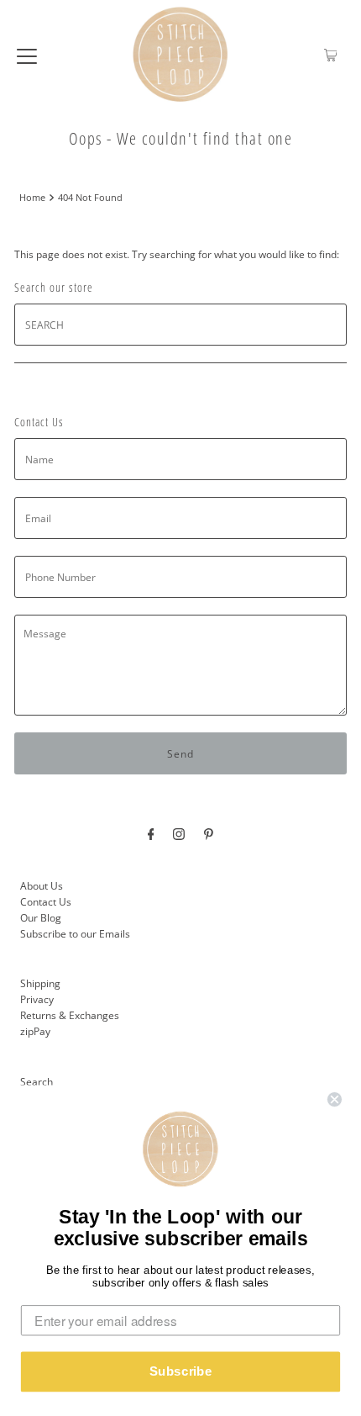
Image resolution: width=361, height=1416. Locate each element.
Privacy (37, 999)
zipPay (35, 1031)
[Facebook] (151, 833)
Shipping (40, 983)
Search (36, 1081)
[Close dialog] (335, 1099)
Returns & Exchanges (69, 1015)
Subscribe (180, 1371)
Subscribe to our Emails (75, 933)
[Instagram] (179, 833)
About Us (41, 885)
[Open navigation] (27, 55)
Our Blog (40, 917)
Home (32, 197)
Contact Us (45, 901)
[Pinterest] (208, 833)
